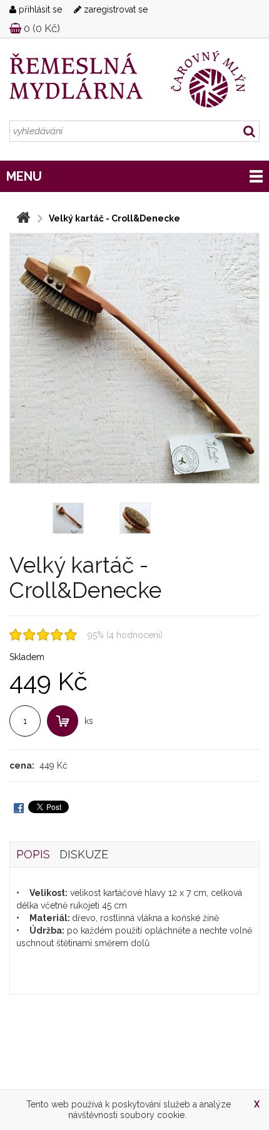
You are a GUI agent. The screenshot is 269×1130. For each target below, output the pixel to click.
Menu (24, 176)
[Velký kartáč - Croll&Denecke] (134, 358)
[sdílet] (19, 807)
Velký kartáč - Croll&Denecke (114, 218)
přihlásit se (39, 9)
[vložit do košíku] (62, 721)
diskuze (83, 854)
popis (33, 854)
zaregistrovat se (114, 9)
